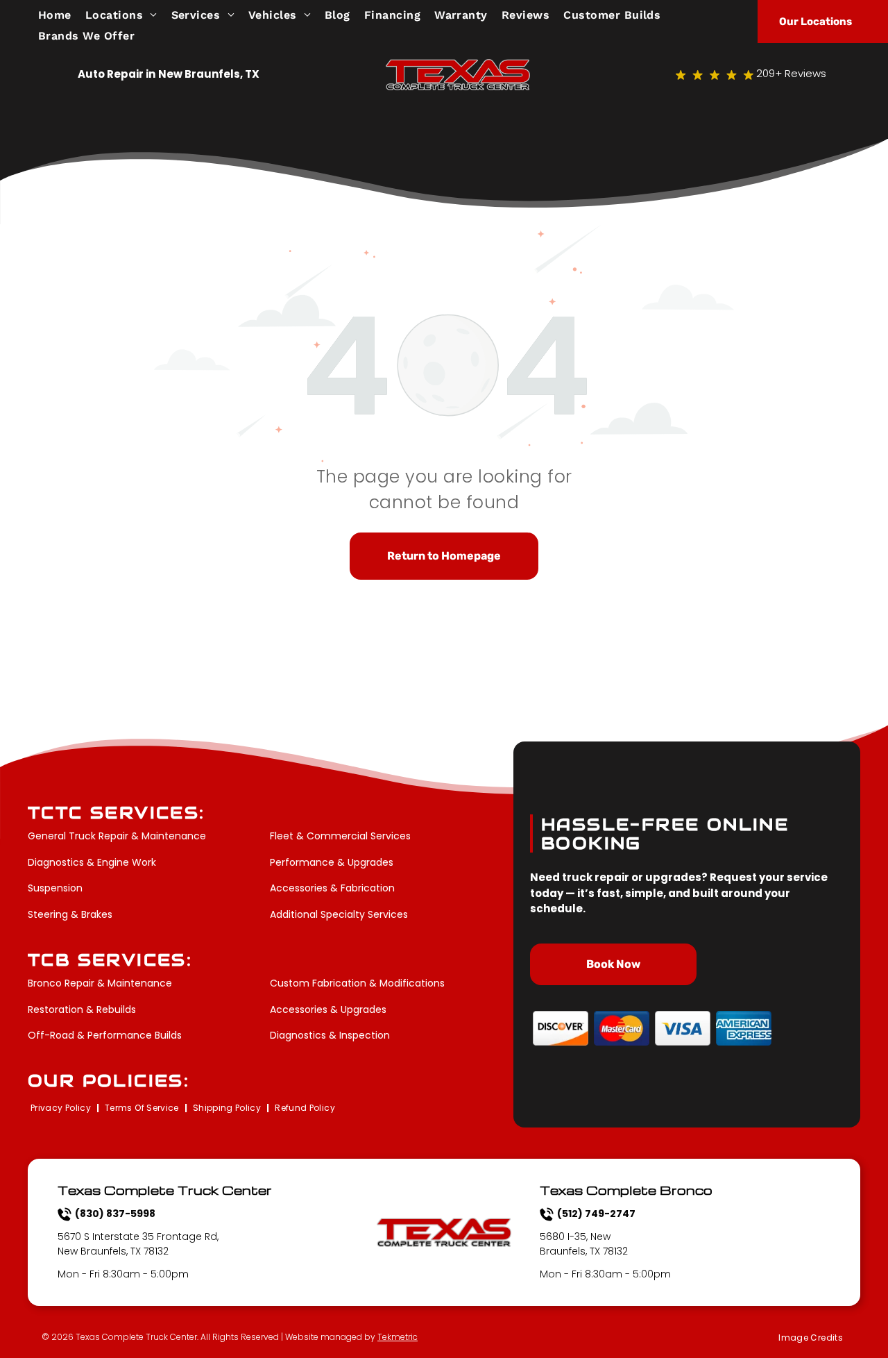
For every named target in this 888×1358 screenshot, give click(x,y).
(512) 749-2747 (596, 1214)
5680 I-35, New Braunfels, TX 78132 (584, 1244)
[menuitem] (61, 15)
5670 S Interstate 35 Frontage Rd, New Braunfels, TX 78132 (138, 1244)
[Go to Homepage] (458, 67)
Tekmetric (397, 1337)
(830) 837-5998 (115, 1214)
